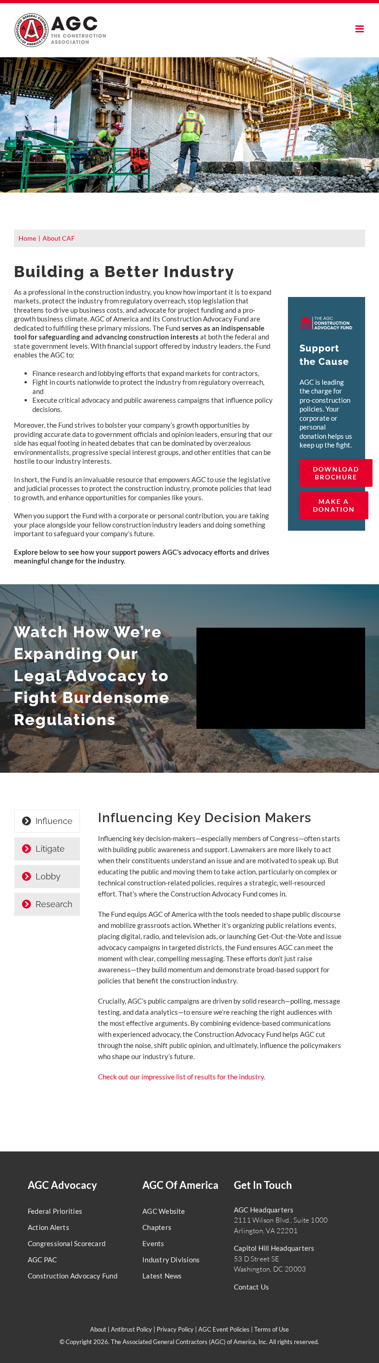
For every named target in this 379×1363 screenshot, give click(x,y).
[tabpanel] (220, 951)
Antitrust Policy (131, 1329)
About (98, 1329)
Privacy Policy (175, 1329)
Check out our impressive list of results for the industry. (181, 1076)
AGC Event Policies (224, 1329)
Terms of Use (271, 1329)
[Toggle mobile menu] (360, 29)
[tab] (47, 821)
